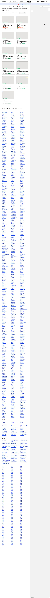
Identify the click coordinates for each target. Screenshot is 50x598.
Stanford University (22, 445)
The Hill (21, 249)
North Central (3, 172)
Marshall (12, 367)
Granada (3, 217)
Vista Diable (21, 347)
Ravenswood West (4, 407)
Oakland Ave (12, 192)
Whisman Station (22, 161)
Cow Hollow (21, 112)
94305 (12, 529)
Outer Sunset (3, 125)
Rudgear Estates (4, 239)
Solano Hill (12, 404)
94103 (21, 466)
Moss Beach (21, 411)
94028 (3, 481)
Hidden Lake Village (4, 215)
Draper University (4, 447)
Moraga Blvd (21, 325)
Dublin (12, 288)
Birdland (12, 197)
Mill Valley (3, 256)
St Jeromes (12, 381)
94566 (12, 518)
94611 (12, 510)
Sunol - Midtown (4, 169)
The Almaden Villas (13, 151)
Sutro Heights (22, 114)
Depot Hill (21, 362)
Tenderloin (21, 121)
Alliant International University (23, 440)
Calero (12, 385)
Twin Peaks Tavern (4, 435)
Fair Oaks (3, 324)
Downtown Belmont (13, 285)
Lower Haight (12, 124)
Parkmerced (12, 134)
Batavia (12, 398)
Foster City (12, 232)
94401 (3, 503)
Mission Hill (3, 201)
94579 (3, 531)
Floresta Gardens (4, 294)
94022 (12, 480)
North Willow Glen (4, 158)
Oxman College (4, 455)
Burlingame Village (13, 212)
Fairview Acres (22, 339)
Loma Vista (21, 219)
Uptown (12, 183)
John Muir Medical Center (5, 347)
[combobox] (13, 1)
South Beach (3, 121)
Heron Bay (12, 296)
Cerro (2, 234)
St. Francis (21, 327)
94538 (12, 506)
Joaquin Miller (3, 197)
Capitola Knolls (4, 363)
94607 (3, 509)
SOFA (21, 152)
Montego (21, 415)
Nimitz (21, 163)
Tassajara (3, 292)
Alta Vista (3, 223)
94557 (12, 527)
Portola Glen (3, 275)
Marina (12, 112)
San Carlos (21, 229)
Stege (21, 319)
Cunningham (3, 308)
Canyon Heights (22, 177)
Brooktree (12, 365)
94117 (21, 469)
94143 (3, 475)
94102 (12, 466)
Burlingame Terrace (13, 211)
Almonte (12, 257)
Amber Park (3, 346)
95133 (21, 491)
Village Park (3, 395)
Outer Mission (12, 135)
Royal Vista (3, 228)
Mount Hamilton (4, 413)
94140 (3, 474)
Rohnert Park (12, 348)
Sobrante (3, 313)
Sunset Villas (12, 383)
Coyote (3, 309)
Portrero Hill (21, 129)
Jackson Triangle (4, 245)
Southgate (3, 147)
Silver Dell (21, 326)
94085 (3, 500)
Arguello (12, 229)
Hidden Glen (12, 387)
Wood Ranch (21, 292)
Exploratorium (22, 435)
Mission (12, 128)
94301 (12, 481)
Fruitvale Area (3, 268)
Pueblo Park (21, 299)
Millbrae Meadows (13, 354)
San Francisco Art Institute (14, 455)
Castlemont (21, 184)
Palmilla (12, 346)
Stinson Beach (22, 417)
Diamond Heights (4, 131)
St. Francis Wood (13, 132)
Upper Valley (3, 367)
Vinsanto (3, 274)
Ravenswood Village (4, 334)
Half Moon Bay (22, 363)
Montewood (12, 272)
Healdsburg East (13, 357)
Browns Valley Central (22, 297)
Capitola (21, 242)
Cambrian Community (13, 152)
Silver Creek (3, 148)
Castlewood (12, 198)
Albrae (12, 178)
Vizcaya (12, 209)
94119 (12, 470)
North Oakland (3, 183)
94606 (21, 508)
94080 (3, 520)
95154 (21, 494)
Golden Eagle (3, 199)
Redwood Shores (13, 260)
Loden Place (21, 310)
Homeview (12, 286)
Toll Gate (21, 268)
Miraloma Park (22, 131)
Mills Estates (21, 212)
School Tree (3, 360)
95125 (3, 490)
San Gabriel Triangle (22, 402)
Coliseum (21, 183)
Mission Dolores (13, 129)
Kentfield (3, 405)
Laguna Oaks (21, 200)
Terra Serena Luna (13, 216)
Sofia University (13, 460)
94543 (3, 526)
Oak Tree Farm (4, 202)
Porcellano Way (4, 289)
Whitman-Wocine (4, 246)
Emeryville (21, 217)
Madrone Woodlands (22, 303)
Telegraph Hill (22, 117)
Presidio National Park (4, 112)
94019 (3, 538)
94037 (21, 544)
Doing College (13, 457)
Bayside (12, 411)
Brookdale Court (22, 337)
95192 (3, 498)
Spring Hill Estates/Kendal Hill (23, 309)
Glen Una (12, 270)
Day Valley (3, 373)
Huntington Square (4, 311)
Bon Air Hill (3, 305)
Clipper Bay (12, 382)
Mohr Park (21, 201)
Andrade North (3, 401)
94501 (12, 507)
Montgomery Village (4, 251)
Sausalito (12, 248)
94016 (3, 466)
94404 (3, 504)
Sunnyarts (12, 164)
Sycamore (21, 256)
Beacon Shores (3, 262)
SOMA (12, 121)
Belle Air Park (22, 235)
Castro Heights (13, 317)
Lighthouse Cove (22, 260)
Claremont (21, 371)
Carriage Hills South (22, 316)
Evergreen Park (22, 145)
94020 (3, 480)
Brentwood (12, 336)
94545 (21, 526)
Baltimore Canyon (22, 305)
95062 (21, 524)
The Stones (21, 394)
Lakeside (21, 189)
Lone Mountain (4, 120)
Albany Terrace (13, 402)
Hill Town (12, 395)
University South (13, 145)
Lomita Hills (3, 353)
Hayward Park (12, 172)
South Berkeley (4, 194)
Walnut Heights (4, 365)
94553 (21, 543)
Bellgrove (21, 269)
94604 (3, 508)
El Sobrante (21, 405)
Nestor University (13, 449)
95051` (12, 501)
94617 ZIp (3, 511)
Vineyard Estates (13, 205)
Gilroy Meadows (4, 388)
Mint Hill (12, 123)
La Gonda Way (22, 291)
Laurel (12, 171)
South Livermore (22, 275)
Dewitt (3, 283)
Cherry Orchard (13, 165)
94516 (3, 545)
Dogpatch (3, 130)
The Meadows (12, 274)
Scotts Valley (3, 242)
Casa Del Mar (12, 364)
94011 (21, 521)
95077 (21, 541)
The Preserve (21, 203)
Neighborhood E (13, 350)
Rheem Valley (3, 359)
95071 (3, 529)
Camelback (21, 323)
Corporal (21, 384)
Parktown (21, 214)
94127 (3, 472)
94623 (12, 513)
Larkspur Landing (13, 303)
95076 (3, 541)
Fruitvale (21, 181)
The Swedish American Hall (23, 434)
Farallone (21, 413)
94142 (21, 474)
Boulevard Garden (4, 381)
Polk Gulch (3, 118)
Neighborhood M (13, 351)
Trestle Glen (21, 186)
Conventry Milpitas (13, 215)
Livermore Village (4, 276)
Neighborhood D (4, 350)
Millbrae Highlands (22, 353)
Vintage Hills (21, 205)
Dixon (3, 398)
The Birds (12, 394)
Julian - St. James (22, 157)
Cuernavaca (12, 162)
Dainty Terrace (13, 345)
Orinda (3, 368)
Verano (3, 330)
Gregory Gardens (4, 322)
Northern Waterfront (4, 117)
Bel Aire (12, 297)
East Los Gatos (22, 220)
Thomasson (3, 356)
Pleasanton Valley (13, 203)
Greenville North (4, 279)
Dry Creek (3, 208)
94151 (21, 476)
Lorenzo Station (22, 407)
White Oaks (21, 231)
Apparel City (21, 138)
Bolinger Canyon (22, 360)
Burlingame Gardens (22, 211)
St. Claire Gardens (13, 143)
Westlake (3, 327)
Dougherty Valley (13, 226)
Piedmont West (22, 401)
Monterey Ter (12, 371)
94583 (12, 521)
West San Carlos (13, 155)
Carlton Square (13, 279)
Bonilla (3, 329)
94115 (2, 469)
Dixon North (12, 399)
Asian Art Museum (4, 428)
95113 (12, 487)
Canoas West (12, 158)
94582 (3, 521)
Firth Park (12, 287)
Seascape (21, 373)
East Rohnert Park (22, 348)
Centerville (12, 175)
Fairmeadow (12, 146)
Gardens (12, 333)
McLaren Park (3, 141)
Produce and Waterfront (4, 188)
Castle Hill (21, 365)
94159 (21, 477)
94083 (12, 520)
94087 (21, 500)
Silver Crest (12, 416)
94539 (21, 506)
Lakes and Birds (13, 177)
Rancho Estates (22, 357)
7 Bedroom (3, 422)
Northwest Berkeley (4, 195)
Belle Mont (21, 283)
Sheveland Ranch (13, 300)
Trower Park (3, 378)
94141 (12, 474)
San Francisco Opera (13, 435)
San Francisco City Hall (14, 432)
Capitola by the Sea (13, 362)
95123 (12, 489)
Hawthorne (12, 347)
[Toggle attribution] (49, 597)
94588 (21, 518)
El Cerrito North (22, 379)
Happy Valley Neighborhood (5, 266)
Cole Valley (21, 124)
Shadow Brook (3, 415)
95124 (21, 489)
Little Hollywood (4, 137)
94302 (21, 481)
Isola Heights (12, 343)
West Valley (21, 168)
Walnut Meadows (13, 341)
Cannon (12, 378)
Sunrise (12, 342)
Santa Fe (3, 319)
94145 (21, 475)
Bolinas (3, 414)
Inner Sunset (12, 125)
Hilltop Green (22, 314)
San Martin (12, 408)
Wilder (12, 368)
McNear (12, 265)
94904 (12, 531)
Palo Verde (12, 141)
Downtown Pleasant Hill (23, 322)
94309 (21, 529)
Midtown (21, 144)
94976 (12, 532)
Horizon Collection (22, 346)
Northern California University (5, 450)
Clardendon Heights (4, 126)
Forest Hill (12, 127)
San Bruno (21, 234)
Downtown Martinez (4, 377)
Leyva (21, 151)
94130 (21, 472)
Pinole (3, 410)
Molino (21, 307)
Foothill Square (13, 185)
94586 (12, 544)
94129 (12, 472)
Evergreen (12, 148)
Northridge (3, 326)
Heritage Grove (22, 222)
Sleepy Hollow (3, 370)
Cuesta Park (21, 162)
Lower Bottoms (13, 184)
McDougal (12, 231)
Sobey (12, 271)
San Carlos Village (4, 232)
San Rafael (12, 233)
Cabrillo (12, 180)
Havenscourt (12, 188)
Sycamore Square (4, 343)
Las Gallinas (12, 234)
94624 (21, 513)
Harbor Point (3, 259)
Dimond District (22, 185)
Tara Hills (12, 400)
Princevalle (3, 387)
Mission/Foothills (22, 246)
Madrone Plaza (3, 310)
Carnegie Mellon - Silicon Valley (24, 446)
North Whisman (4, 160)
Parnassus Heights (22, 125)
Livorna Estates (22, 238)
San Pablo (3, 400)
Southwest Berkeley (13, 195)
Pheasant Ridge (13, 202)
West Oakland (12, 181)
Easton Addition (4, 212)
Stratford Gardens (4, 164)
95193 (12, 498)
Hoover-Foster (22, 188)
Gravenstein (12, 255)
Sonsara (12, 359)
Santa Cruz (3, 240)
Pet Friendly (12, 422)
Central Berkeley (22, 195)
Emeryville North (4, 218)
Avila (2, 205)
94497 (12, 504)
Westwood (3, 302)
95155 (3, 495)
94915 (12, 523)
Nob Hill (12, 118)
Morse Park (21, 166)
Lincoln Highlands (22, 191)
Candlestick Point (13, 137)
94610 (3, 510)
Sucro (21, 399)
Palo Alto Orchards (22, 143)
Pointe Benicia (3, 382)
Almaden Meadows (22, 154)
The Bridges (21, 228)
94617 (12, 511)
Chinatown (21, 118)
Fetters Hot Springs (4, 331)
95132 (12, 491)
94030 (3, 537)
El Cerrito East (13, 380)
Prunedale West (22, 396)
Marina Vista (12, 353)
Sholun (12, 327)
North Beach (12, 117)
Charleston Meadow (4, 143)
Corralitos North (4, 397)
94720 (12, 517)
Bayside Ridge (22, 287)
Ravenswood (21, 272)
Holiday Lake (21, 308)
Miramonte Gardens (22, 359)
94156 (3, 477)
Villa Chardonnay (22, 279)
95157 (21, 495)
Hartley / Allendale (4, 379)
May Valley (3, 314)
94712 (3, 517)
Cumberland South (22, 164)
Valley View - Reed (4, 154)
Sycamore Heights (4, 198)
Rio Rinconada (22, 221)
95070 (21, 528)
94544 (12, 526)
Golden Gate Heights (22, 127)
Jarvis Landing (13, 263)
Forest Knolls (12, 126)
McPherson (3, 299)
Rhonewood (12, 276)
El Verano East (13, 330)
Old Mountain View (13, 160)
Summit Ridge (13, 239)
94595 (21, 538)
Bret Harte (12, 140)
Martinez (21, 374)
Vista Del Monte (4, 219)
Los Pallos (21, 324)
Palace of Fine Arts (13, 434)
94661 (3, 514)
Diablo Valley (12, 323)
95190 (12, 497)
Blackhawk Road (4, 291)
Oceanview (3, 135)
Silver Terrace (22, 137)
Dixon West (3, 399)
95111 (21, 486)
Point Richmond (22, 311)
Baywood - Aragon (4, 171)
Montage (21, 277)
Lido (21, 263)
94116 (12, 469)
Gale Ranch (21, 226)
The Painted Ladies (13, 429)
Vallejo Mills (3, 178)
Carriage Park (12, 388)
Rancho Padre (12, 220)
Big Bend (21, 328)
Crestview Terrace (13, 397)
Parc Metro (21, 216)
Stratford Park (22, 276)
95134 (3, 492)
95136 (21, 492)
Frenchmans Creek (4, 364)
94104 (3, 467)
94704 (21, 514)
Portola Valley (12, 289)
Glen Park (12, 131)
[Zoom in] (49, 8)
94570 (12, 537)
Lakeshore (3, 134)
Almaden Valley (22, 414)
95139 (12, 493)
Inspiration (3, 340)
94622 (3, 513)
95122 (3, 489)
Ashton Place (3, 339)
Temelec (12, 329)
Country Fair (21, 198)
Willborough (3, 211)
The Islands (3, 394)
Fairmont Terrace (22, 367)
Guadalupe (3, 416)
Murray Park (12, 305)
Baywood (12, 326)
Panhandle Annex (13, 316)
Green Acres (12, 147)
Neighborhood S (22, 351)
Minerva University (13, 450)
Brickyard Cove (13, 313)
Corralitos (3, 396)
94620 (12, 512)
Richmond (12, 311)
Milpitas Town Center (4, 214)
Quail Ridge (21, 388)
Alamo (21, 364)
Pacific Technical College (23, 449)
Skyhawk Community (4, 253)
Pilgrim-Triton (3, 233)
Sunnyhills (21, 215)
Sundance (21, 385)
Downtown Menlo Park (13, 169)
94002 (3, 530)
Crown (3, 265)
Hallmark (3, 286)
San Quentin (3, 417)
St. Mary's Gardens (4, 361)
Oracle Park (12, 431)
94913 (3, 523)
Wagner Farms (3, 280)
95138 (3, 493)
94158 (12, 477)
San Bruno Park (4, 237)
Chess (21, 232)
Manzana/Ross (12, 308)
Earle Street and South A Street (5, 254)
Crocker (12, 328)
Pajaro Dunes (21, 395)
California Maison (13, 154)
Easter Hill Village (4, 317)
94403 (21, 503)
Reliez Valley (12, 324)
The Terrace (3, 383)
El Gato (3, 220)
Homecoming (3, 341)
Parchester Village (22, 313)
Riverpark (3, 300)
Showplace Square (4, 123)
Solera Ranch (12, 310)
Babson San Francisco (22, 450)
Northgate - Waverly (4, 185)
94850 (3, 535)
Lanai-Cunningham (22, 158)
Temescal (21, 182)
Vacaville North (22, 377)
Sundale (3, 180)
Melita (12, 254)
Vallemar (21, 391)
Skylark (21, 306)
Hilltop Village (13, 319)
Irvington (12, 174)
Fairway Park (12, 246)
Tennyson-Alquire (13, 245)
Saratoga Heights (4, 269)
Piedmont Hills (13, 149)
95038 (21, 532)
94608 (12, 509)
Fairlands (3, 203)
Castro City (21, 160)
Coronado (3, 316)
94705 (3, 515)
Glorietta (21, 368)
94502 (21, 507)
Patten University (4, 440)
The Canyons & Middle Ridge (14, 256)
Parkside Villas (3, 348)
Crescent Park (3, 144)
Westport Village (22, 288)
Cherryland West (13, 407)
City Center (21, 218)
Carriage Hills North (13, 314)
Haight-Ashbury (4, 124)
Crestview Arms (22, 397)
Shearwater (3, 260)
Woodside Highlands (22, 289)
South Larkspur (22, 302)
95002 (12, 483)
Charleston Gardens (22, 146)
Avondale (12, 275)
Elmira (12, 414)
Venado (3, 357)
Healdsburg (21, 356)
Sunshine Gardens (13, 225)
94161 (12, 478)
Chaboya (3, 149)
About (46, 1)
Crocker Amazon (22, 135)
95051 (3, 501)
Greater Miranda (4, 146)
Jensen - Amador (4, 200)
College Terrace (22, 147)
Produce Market (22, 130)
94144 (12, 475)
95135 (12, 492)
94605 (12, 508)
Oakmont (21, 251)
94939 (3, 532)
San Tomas (12, 208)
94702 (21, 515)
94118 (2, 470)
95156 (12, 495)
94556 (21, 535)
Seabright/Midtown (13, 240)
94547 (3, 540)
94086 (12, 500)
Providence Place (22, 343)
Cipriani (3, 285)
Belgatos (3, 222)
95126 (12, 490)
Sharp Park (3, 391)
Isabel (2, 277)
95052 (21, 501)
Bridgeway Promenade (4, 249)
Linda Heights (3, 411)
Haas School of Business (23, 452)
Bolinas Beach (12, 417)
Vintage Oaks (21, 169)
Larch (12, 360)
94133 (21, 473)
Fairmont (12, 390)
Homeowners (43, 1)
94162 (21, 478)
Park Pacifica (12, 391)
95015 (3, 518)
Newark (21, 262)
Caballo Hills (3, 189)
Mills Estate (3, 354)
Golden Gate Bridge (4, 425)
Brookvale (12, 179)
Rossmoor (3, 238)
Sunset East (21, 273)
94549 (12, 535)
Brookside (12, 292)
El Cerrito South (4, 380)
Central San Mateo (22, 172)
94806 (3, 534)
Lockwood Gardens (4, 186)
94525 (12, 543)
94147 (12, 476)
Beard (2, 297)
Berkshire (3, 342)
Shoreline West (3, 161)
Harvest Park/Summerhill (23, 387)
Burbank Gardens (22, 253)
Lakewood (3, 165)
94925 (21, 531)
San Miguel (12, 163)
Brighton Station (13, 339)
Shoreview (21, 171)
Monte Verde (12, 236)
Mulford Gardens (22, 293)
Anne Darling (21, 149)
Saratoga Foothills (13, 269)
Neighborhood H (22, 350)
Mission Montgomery (22, 254)
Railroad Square (13, 252)
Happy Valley (12, 199)
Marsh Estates (22, 340)
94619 (3, 512)
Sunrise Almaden (4, 155)
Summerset (12, 273)
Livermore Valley (22, 274)
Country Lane (22, 265)
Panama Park (21, 165)
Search (29, 1)
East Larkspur (3, 303)
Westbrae (12, 194)
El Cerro (21, 290)
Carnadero (3, 385)
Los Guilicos (3, 252)
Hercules (3, 393)
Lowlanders (3, 166)
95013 (3, 484)
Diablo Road (12, 291)
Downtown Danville (13, 290)
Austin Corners (3, 272)
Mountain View (13, 376)
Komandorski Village (4, 288)
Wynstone (21, 344)
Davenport (3, 243)
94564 (3, 543)
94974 (3, 524)
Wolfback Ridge (22, 248)
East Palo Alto (3, 333)
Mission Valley (22, 178)
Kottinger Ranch (13, 200)
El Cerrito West (22, 380)
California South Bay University (5, 461)
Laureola (3, 231)
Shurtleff (21, 300)
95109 (3, 486)
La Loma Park (22, 194)
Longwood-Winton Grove (23, 245)
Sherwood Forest (4, 132)
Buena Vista (21, 123)
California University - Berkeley (5, 445)
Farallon (21, 285)
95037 (21, 484)
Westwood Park (13, 138)
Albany (3, 402)
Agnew (3, 168)
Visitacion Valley (4, 140)
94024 (21, 480)
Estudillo (21, 294)
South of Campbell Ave (4, 209)
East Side (21, 225)
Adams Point (3, 184)
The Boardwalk (22, 239)
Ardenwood (21, 174)
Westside (21, 240)
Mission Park (12, 201)
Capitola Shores (13, 363)
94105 (12, 467)
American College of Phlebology (5, 463)
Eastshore (21, 320)
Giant (2, 320)
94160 (3, 478)
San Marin (12, 282)
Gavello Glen (3, 163)
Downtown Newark (4, 263)
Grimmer (21, 180)
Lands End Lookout (4, 431)
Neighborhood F (4, 351)
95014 (21, 517)
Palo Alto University (22, 460)
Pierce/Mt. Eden (13, 268)
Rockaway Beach (4, 390)
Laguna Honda (3, 127)
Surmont (12, 222)
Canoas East (12, 157)
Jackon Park (3, 162)
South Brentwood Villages (5, 344)
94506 (21, 530)
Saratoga (12, 266)
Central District (4, 175)
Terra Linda (21, 233)
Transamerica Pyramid (4, 432)
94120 (21, 470)
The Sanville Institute (13, 443)
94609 (21, 509)
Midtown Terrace (22, 126)
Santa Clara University (13, 447)
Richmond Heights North (23, 400)
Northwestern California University (6, 443)
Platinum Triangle (4, 270)
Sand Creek (3, 337)
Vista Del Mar (12, 114)
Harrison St (21, 192)
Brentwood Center (22, 336)
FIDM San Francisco (4, 452)
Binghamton (21, 398)
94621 (21, 512)
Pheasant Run (12, 344)
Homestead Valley (22, 257)
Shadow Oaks (3, 271)
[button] (48, 1)
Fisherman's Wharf (4, 434)
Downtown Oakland (4, 181)
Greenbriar (12, 320)
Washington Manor (4, 293)
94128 (21, 520)
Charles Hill (12, 370)
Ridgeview (3, 323)
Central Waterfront (13, 130)
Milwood (21, 354)
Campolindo (21, 361)
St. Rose (21, 255)
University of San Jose (22, 457)
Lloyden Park (3, 336)
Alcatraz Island (13, 425)
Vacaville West (22, 378)
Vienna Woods (3, 374)
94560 (3, 483)
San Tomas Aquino (22, 208)
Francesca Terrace (4, 384)
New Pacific (12, 393)
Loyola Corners (22, 209)
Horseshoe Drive (22, 270)
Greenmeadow (12, 144)
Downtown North (22, 141)
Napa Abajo (12, 299)
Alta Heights (21, 296)
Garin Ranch (12, 337)
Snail (11, 166)
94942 (12, 528)
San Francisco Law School (23, 455)
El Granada (12, 405)
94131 (3, 473)
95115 (21, 487)
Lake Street (12, 115)
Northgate (3, 179)
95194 (21, 498)
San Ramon (3, 226)
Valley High (12, 322)
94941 (3, 528)
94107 (21, 467)
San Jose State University (14, 445)
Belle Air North (13, 235)
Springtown (12, 277)
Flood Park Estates (22, 334)
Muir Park (12, 259)
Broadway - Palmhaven (13, 168)
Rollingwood (21, 236)
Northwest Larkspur (13, 306)
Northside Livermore (4, 273)
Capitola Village (13, 243)
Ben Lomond (12, 242)
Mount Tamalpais (22, 431)
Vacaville (12, 377)
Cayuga (21, 140)
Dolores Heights (4, 129)
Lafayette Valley (13, 325)
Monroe (21, 252)
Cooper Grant (12, 253)
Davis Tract (12, 294)
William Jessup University (14, 461)
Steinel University (4, 458)
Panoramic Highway (22, 259)
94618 (21, 511)
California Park (22, 416)
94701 (12, 515)
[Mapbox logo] (32, 597)
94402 (12, 503)
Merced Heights (22, 134)
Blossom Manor (4, 221)
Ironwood (21, 199)
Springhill (3, 325)
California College (22, 458)
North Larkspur (13, 302)
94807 (12, 534)
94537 (3, 506)
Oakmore (12, 186)
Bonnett (21, 206)
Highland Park (13, 191)
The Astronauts (22, 393)
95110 (12, 486)
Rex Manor (12, 161)
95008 (21, 483)
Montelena (21, 342)
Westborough (12, 223)
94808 (21, 534)
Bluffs (12, 361)
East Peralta (3, 192)
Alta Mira (3, 229)
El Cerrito (12, 379)
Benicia (21, 381)
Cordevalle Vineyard (22, 408)
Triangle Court (22, 317)
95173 (3, 497)
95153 (12, 494)
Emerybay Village (13, 218)
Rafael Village (22, 282)
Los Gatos (12, 219)
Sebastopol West (4, 307)
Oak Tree (12, 182)
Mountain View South (4, 376)
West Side (12, 206)
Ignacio (3, 282)
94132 (12, 473)
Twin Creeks (12, 228)
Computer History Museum (23, 432)
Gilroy (12, 384)
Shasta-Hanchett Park (4, 151)
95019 (21, 540)
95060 (12, 524)
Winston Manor (4, 225)
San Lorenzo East (4, 408)
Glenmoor (21, 175)
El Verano (21, 329)
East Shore (21, 404)
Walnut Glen (3, 206)
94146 (3, 476)
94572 (12, 540)
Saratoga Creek (22, 266)
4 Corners (21, 333)
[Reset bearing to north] (49, 10)
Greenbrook (3, 290)
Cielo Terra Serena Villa (14, 217)
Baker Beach (21, 429)
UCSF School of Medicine (14, 458)
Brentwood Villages (13, 340)
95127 (21, 490)
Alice (2, 371)
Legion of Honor (4, 429)
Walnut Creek (12, 238)
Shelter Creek (12, 237)
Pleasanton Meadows (22, 202)
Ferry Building (22, 428)
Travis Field (12, 356)
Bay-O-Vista (12, 293)
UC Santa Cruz (22, 243)
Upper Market (3, 128)
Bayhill (3, 235)
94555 (3, 507)
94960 (21, 523)
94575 (21, 537)
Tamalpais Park (4, 257)
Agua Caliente (12, 331)
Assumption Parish (4, 296)
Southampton (21, 382)
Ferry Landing (13, 249)
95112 (2, 487)
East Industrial (3, 177)
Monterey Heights (22, 132)
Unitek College (3, 457)
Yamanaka (3, 345)
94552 (3, 527)
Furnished (21, 422)
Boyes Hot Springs (22, 330)
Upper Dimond (3, 191)
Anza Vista (12, 120)
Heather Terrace (13, 374)
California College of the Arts (14, 452)
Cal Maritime (21, 447)
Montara (12, 413)
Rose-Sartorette (4, 152)
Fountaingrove (13, 251)
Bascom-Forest (22, 155)
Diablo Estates (22, 341)
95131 (3, 491)
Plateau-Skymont (22, 286)
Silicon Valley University (23, 461)
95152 (3, 494)
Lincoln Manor (3, 255)
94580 (21, 527)
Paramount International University (6, 446)
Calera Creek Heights (13, 214)
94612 (21, 510)
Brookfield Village (4, 182)
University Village (13, 334)
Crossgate (12, 415)
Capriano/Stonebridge (13, 309)
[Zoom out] (49, 9)
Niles (2, 174)
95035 (12, 484)
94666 (12, 514)
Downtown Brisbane (4, 287)
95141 (21, 493)
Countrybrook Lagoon (4, 157)
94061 (21, 504)
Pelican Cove (12, 262)
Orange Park (21, 223)
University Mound (4, 138)
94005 (12, 530)
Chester (21, 271)
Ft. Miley (3, 114)
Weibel (21, 179)
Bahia (12, 283)
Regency (12, 280)
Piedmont (12, 401)
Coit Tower (12, 428)
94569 (3, 544)
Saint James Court (22, 345)
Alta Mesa (3, 145)
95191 (21, 497)
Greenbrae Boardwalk (4, 306)
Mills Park (3, 236)
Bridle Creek (21, 197)
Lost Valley (21, 370)
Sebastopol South (13, 307)
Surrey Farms (12, 221)
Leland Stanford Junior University (6, 460)
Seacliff (3, 115)
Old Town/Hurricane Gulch (5, 248)
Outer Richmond (22, 115)
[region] (38, 17)
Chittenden (12, 396)
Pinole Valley (21, 410)
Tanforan (21, 237)
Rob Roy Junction (13, 373)
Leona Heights (13, 189)
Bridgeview (21, 383)
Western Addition (22, 120)
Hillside (3, 404)
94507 (12, 538)
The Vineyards (22, 280)
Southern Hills (3, 328)
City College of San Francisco (5, 449)
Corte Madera (21, 331)
